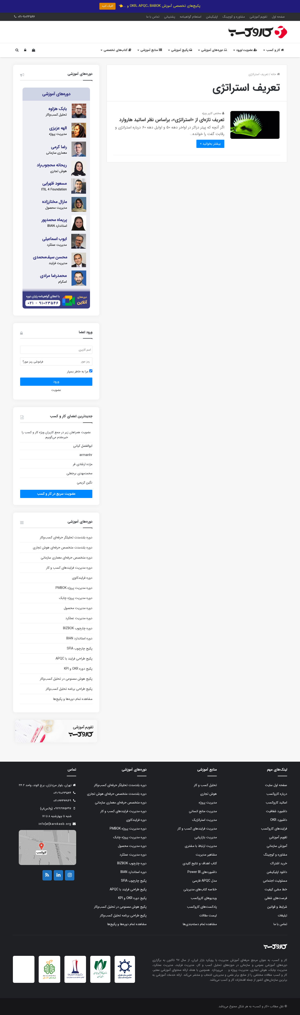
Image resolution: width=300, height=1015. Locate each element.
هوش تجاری (208, 793)
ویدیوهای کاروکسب (204, 898)
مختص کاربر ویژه (212, 113)
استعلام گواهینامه (190, 16)
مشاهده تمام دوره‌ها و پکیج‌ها (72, 699)
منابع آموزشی (149, 50)
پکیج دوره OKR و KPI (78, 668)
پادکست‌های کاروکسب (202, 906)
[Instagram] (69, 875)
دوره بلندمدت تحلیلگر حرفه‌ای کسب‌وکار (66, 537)
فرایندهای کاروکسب (274, 828)
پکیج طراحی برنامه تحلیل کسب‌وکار (69, 688)
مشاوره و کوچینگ (233, 16)
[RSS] (47, 875)
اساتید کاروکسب (276, 802)
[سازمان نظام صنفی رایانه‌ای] (100, 977)
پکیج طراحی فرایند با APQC (74, 658)
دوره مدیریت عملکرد (78, 618)
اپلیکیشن (212, 16)
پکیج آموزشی (180, 50)
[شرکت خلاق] (49, 979)
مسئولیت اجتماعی (275, 880)
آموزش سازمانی (277, 846)
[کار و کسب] (258, 32)
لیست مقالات (208, 915)
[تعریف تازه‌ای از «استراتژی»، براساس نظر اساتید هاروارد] (255, 125)
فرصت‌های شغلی (276, 898)
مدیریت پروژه (208, 802)
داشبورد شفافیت (276, 811)
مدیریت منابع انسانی (203, 811)
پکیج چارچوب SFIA (79, 648)
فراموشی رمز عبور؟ (32, 361)
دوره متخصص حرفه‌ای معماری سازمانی (66, 557)
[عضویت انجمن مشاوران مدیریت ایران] (125, 978)
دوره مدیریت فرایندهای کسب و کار (69, 567)
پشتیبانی (169, 16)
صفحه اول (278, 16)
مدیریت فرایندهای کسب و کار (197, 828)
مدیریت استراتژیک (204, 819)
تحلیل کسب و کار (205, 785)
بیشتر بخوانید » (210, 143)
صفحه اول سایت (276, 785)
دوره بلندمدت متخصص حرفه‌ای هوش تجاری (62, 547)
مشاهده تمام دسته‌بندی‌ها (200, 924)
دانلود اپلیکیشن (277, 872)
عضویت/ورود (245, 50)
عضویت (56, 390)
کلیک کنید (107, 6)
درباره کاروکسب (276, 793)
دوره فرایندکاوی (82, 577)
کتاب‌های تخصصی (116, 50)
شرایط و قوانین (277, 906)
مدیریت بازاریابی (206, 837)
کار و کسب (273, 50)
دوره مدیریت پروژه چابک (75, 598)
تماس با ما (152, 16)
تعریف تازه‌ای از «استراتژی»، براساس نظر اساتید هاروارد (171, 119)
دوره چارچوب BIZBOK (77, 628)
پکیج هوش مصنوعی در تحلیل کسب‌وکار (66, 678)
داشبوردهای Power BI (202, 872)
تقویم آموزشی (258, 16)
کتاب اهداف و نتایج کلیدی (200, 863)
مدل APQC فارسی (204, 880)
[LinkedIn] (58, 875)
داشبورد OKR (278, 819)
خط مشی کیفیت (276, 889)
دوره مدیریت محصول (78, 608)
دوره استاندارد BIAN (79, 638)
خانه (274, 74)
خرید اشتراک (278, 863)
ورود (56, 381)
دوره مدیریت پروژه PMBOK (74, 587)
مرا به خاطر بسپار (78, 371)
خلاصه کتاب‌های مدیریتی (200, 889)
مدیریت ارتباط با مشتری (201, 846)
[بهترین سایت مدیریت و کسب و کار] (75, 977)
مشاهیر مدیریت (206, 854)
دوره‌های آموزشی (212, 50)
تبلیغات (282, 915)
